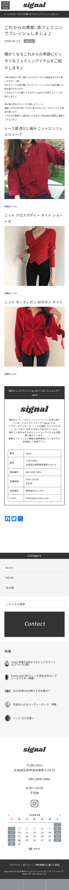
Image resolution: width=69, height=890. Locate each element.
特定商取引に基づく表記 (47, 864)
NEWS (10, 577)
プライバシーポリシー (20, 864)
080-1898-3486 (39, 779)
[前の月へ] (9, 814)
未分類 (10, 588)
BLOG (29, 41)
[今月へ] (19, 812)
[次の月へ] (60, 814)
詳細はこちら (10, 206)
